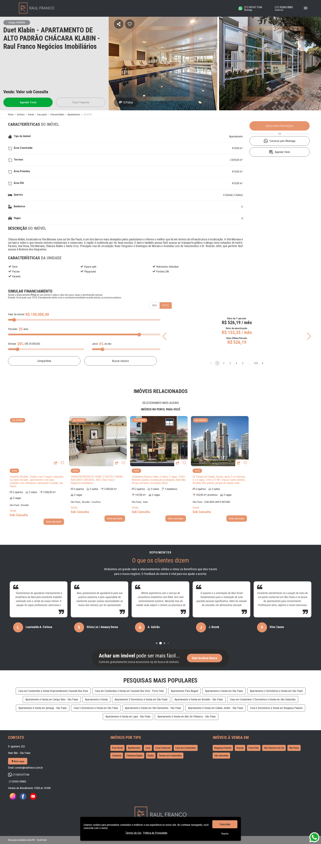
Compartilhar (44, 361)
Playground (90, 271)
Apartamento (236, 136)
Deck (15, 266)
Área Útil (19, 183)
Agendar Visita (28, 102)
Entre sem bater (53, 521)
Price (165, 305)
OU (279, 133)
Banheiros (19, 206)
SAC (154, 305)
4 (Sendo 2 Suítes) (233, 195)
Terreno (18, 159)
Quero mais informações (279, 126)
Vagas (17, 218)
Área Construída (23, 147)
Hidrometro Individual (167, 266)
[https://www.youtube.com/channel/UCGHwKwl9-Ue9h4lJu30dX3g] (33, 798)
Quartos (18, 194)
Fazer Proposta (80, 102)
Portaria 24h (162, 271)
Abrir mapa (19, 761)
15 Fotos (128, 102)
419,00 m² (237, 148)
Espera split (90, 266)
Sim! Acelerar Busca (204, 658)
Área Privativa (22, 171)
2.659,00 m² (236, 159)
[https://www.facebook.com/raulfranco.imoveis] (23, 798)
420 (256, 363)
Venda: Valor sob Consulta (25, 91)
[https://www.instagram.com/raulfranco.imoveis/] (13, 798)
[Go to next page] (262, 363)
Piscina (16, 271)
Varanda (16, 276)
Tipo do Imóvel (22, 136)
